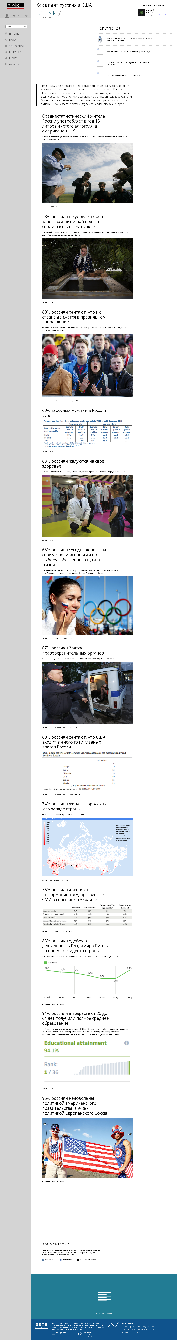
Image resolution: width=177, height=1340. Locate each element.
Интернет (14, 33)
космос (138, 1326)
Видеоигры (16, 52)
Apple (131, 1326)
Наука (12, 40)
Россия (141, 5)
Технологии (16, 46)
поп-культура (141, 1329)
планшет (151, 1329)
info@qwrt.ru (61, 1333)
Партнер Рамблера (41, 1328)
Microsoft (124, 1332)
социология (158, 5)
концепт (132, 1332)
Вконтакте (87, 1333)
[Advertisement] (73, 1212)
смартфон (124, 1326)
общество (125, 1329)
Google (144, 1326)
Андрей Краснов (149, 11)
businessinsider (162, 15)
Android (151, 1326)
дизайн (132, 1329)
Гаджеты (14, 64)
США (148, 5)
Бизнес (13, 58)
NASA (138, 1332)
